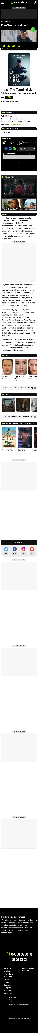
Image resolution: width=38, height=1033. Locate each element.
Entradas (8, 993)
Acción (12, 121)
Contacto (25, 971)
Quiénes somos (28, 968)
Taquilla (7, 988)
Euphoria (21, 450)
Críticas (7, 990)
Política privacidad (15, 1000)
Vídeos (7, 982)
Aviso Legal (12, 998)
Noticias (7, 971)
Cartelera (8, 974)
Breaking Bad (7, 450)
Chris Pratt (6, 376)
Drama (19, 121)
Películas (8, 977)
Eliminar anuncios (19, 7)
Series (11, 21)
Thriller (27, 121)
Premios (7, 985)
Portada (4, 21)
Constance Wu (19, 377)
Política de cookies (15, 1002)
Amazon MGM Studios (17, 124)
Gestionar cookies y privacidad (19, 1004)
